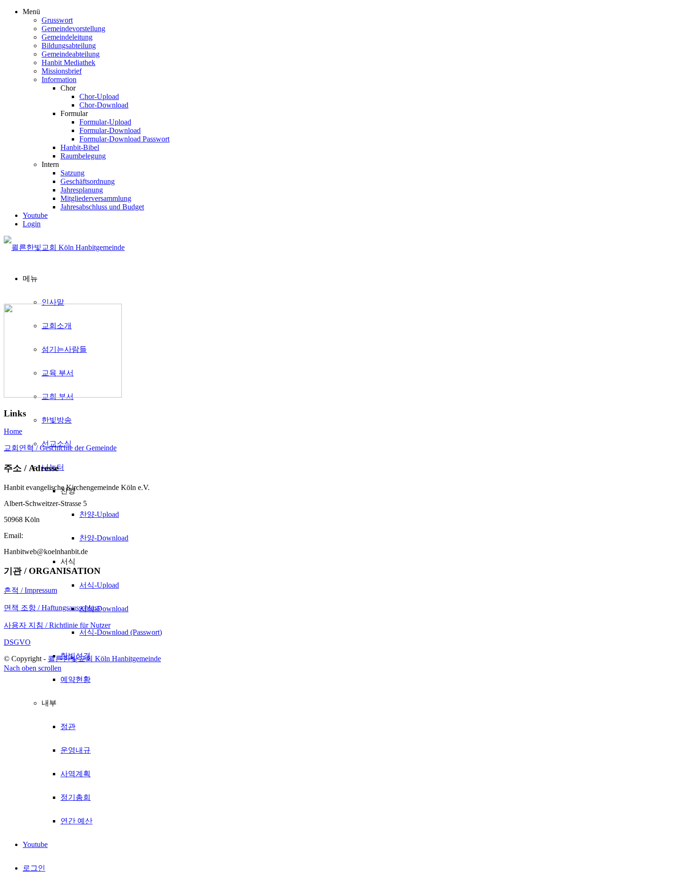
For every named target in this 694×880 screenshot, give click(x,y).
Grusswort (57, 20)
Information (59, 79)
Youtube (35, 215)
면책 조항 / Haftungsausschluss (52, 608)
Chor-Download (103, 105)
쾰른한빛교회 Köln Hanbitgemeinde (104, 659)
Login (32, 224)
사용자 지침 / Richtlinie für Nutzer (57, 625)
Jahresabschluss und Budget (102, 207)
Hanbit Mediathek (68, 62)
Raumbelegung (83, 156)
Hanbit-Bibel (79, 147)
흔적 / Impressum (30, 590)
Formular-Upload (105, 122)
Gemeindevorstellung (73, 29)
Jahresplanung (81, 190)
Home (13, 431)
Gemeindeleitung (67, 37)
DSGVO (17, 642)
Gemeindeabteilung (71, 54)
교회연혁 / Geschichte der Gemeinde (60, 448)
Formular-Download (110, 130)
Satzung (72, 173)
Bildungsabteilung (69, 46)
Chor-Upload (99, 96)
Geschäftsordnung (87, 181)
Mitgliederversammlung (95, 198)
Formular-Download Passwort (124, 139)
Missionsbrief (62, 71)
